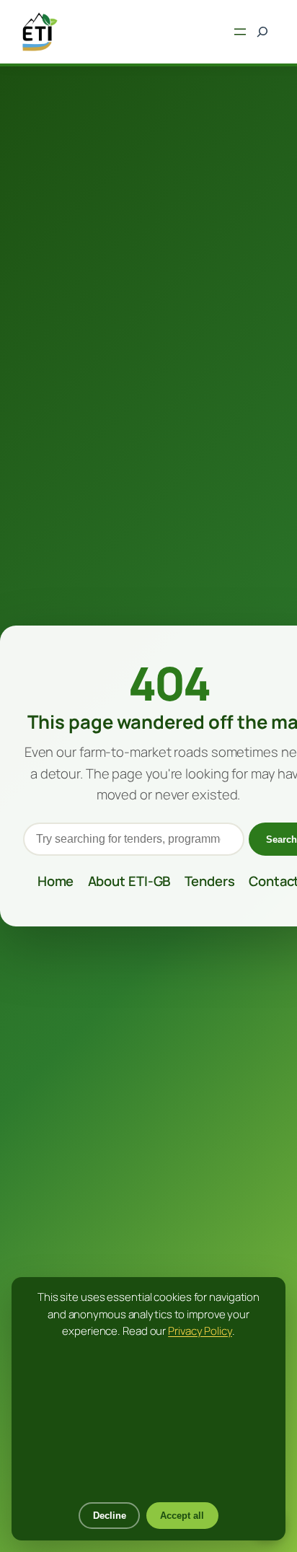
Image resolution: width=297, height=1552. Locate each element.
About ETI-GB (129, 881)
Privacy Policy (200, 1330)
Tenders (210, 881)
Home (55, 881)
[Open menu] (240, 31)
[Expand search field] (262, 32)
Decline (109, 1515)
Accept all (182, 1515)
